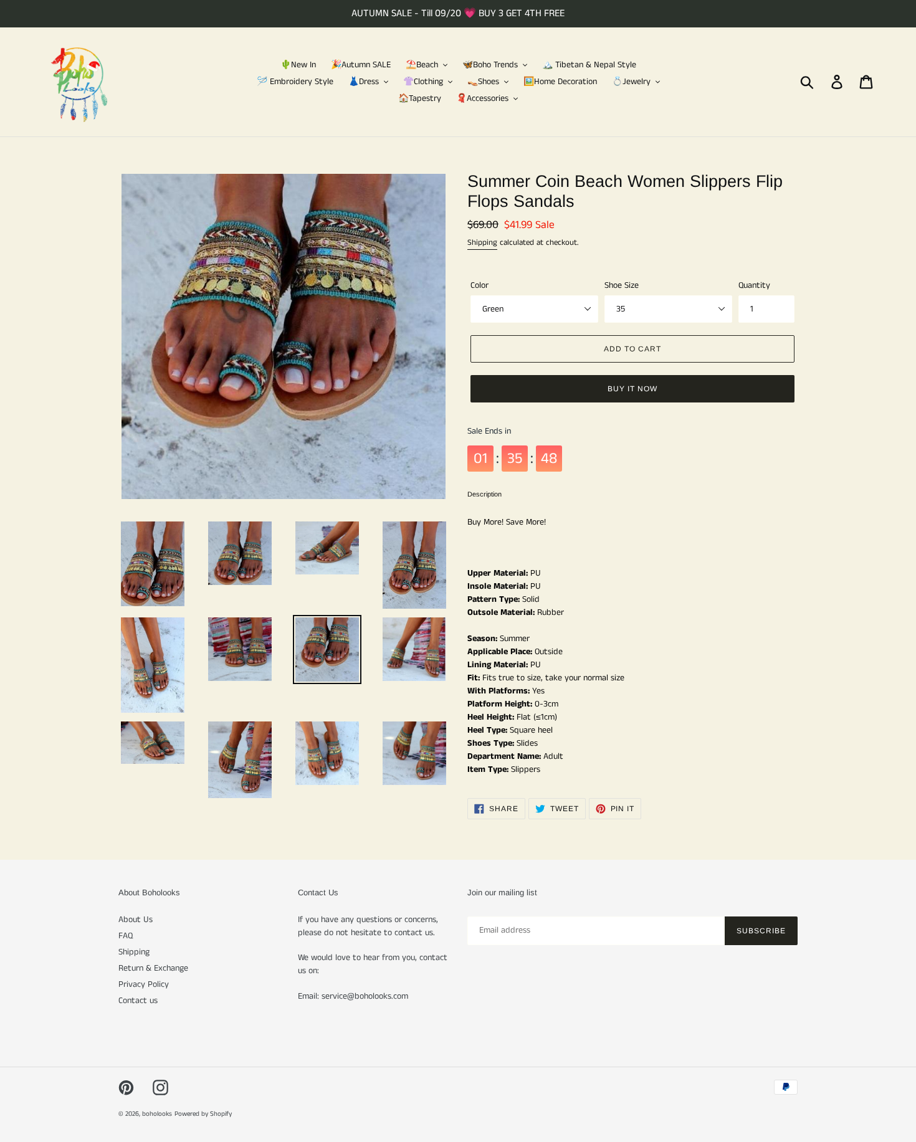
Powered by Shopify (203, 1114)
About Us (135, 919)
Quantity (754, 285)
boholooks (157, 1114)
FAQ (125, 936)
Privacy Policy (143, 984)
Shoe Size (621, 285)
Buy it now (632, 388)
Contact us (138, 1000)
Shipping (482, 243)
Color (479, 285)
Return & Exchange (153, 968)
